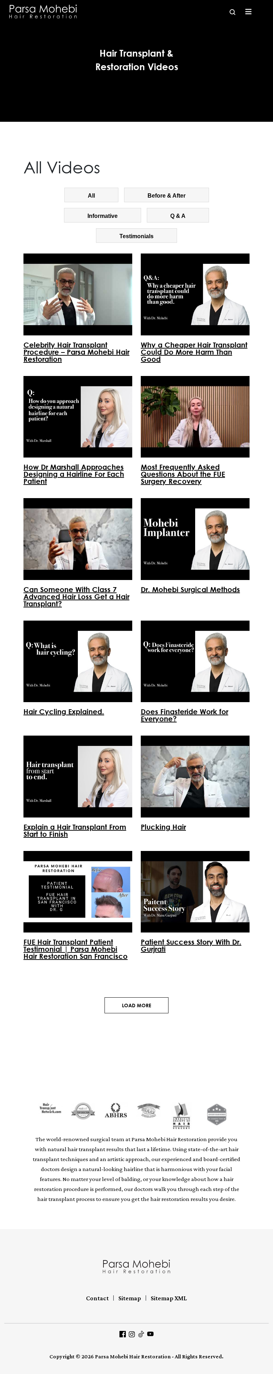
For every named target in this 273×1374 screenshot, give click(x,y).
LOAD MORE (136, 1005)
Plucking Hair (163, 826)
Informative (102, 216)
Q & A (178, 216)
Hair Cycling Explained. (63, 711)
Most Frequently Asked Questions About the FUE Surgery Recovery (183, 474)
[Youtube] (150, 1333)
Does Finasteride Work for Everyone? (184, 715)
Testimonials (136, 236)
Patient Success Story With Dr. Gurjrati (191, 945)
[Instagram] (132, 1333)
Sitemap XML (169, 1298)
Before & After (167, 196)
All (91, 196)
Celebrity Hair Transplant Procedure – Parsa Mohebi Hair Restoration (76, 351)
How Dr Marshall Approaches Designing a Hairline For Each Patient (73, 474)
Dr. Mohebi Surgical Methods (190, 589)
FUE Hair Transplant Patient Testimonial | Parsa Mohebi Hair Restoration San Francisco (75, 948)
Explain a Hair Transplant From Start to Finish (74, 830)
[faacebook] (122, 1333)
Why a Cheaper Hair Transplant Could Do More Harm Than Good (194, 351)
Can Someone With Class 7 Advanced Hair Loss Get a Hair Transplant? (76, 596)
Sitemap (129, 1298)
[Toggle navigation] (248, 11)
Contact (97, 1298)
